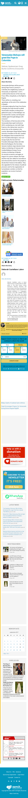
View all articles (6, 279)
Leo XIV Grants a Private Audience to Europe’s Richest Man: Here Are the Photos (16, 557)
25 (4, 650)
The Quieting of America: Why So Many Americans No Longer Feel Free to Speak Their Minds (13, 510)
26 (7, 650)
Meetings (4, 38)
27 (11, 650)
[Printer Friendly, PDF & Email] (6, 177)
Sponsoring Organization (9, 774)
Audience (18, 772)
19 (7, 647)
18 (4, 647)
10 (23, 641)
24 (23, 647)
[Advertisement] (14, 21)
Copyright (10, 777)
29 (17, 650)
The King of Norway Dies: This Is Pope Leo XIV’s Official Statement (8, 667)
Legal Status (20, 774)
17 (23, 644)
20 (11, 647)
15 (17, 644)
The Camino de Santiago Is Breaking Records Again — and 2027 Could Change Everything (16, 549)
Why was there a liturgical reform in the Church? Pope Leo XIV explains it (16, 575)
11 (4, 644)
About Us (8, 772)
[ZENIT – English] (8, 3)
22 (17, 647)
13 (11, 644)
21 (14, 647)
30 (20, 650)
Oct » (8, 653)
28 (14, 650)
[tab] (8, 738)
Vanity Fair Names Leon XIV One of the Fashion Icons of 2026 (16, 583)
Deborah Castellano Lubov (11, 74)
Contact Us (17, 777)
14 (14, 644)
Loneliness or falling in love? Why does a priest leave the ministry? (16, 566)
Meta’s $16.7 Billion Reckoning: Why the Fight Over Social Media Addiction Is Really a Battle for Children (14, 516)
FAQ (13, 772)
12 (7, 644)
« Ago (4, 653)
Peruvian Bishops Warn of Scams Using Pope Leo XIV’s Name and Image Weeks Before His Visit (12, 521)
